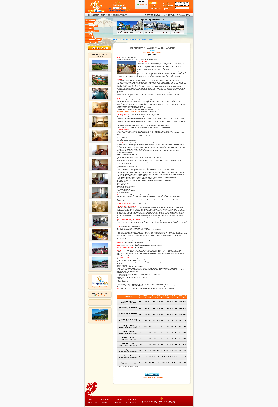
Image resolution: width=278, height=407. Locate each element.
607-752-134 (143, 4)
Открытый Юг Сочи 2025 (100, 287)
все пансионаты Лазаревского (153, 377)
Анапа (166, 3)
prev (114, 26)
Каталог (90, 399)
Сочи (153, 5)
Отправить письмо (142, 6)
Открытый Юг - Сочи (100, 48)
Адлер (153, 3)
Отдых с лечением (93, 402)
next (185, 26)
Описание (146, 52)
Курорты (115, 39)
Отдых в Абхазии (100, 321)
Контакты (118, 402)
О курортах (92, 42)
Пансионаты (142, 39)
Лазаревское (156, 8)
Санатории (132, 39)
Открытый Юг (105, 399)
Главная (91, 20)
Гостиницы (150, 39)
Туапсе (166, 8)
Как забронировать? (132, 399)
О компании (118, 399)
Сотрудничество (131, 402)
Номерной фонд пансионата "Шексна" (128, 112)
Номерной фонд (156, 52)
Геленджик (168, 5)
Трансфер (104, 402)
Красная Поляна (94, 39)
